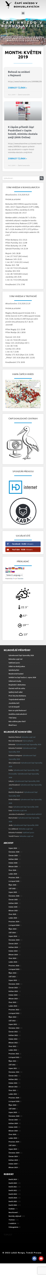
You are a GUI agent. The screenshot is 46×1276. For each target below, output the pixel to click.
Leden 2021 (13, 1094)
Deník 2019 (13, 1179)
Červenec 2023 (14, 984)
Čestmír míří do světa (17, 688)
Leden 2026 (13, 874)
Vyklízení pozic (14, 663)
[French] (22, 568)
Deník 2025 (13, 1201)
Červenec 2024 (14, 940)
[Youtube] (41, 1258)
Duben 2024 (13, 951)
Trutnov (12, 1220)
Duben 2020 (13, 1127)
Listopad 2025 (14, 881)
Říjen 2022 (12, 1017)
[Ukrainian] (19, 568)
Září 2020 (12, 1109)
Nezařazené (13, 1212)
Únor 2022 (12, 1046)
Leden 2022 (13, 1050)
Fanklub (12, 1209)
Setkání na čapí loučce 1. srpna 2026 (22, 677)
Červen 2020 (13, 1120)
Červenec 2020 (14, 1116)
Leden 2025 (13, 918)
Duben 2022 (13, 1039)
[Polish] (16, 568)
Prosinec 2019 (14, 1142)
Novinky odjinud (15, 1216)
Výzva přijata (28, 741)
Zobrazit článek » (17, 87)
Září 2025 (12, 888)
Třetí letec (13, 718)
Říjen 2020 (12, 1105)
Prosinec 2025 (14, 877)
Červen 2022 (13, 1032)
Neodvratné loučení (16, 674)
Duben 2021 (13, 1083)
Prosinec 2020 (14, 1098)
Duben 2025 (13, 907)
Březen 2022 (13, 1043)
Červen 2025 (13, 899)
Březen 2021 (13, 1087)
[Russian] (13, 571)
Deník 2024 (13, 1198)
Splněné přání (14, 670)
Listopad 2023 (14, 969)
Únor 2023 (12, 1002)
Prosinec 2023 (14, 965)
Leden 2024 (13, 962)
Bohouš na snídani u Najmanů (19, 73)
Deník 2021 (13, 1187)
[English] (10, 568)
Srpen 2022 (13, 1024)
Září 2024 (12, 932)
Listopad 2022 (14, 1013)
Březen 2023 (13, 998)
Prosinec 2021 (14, 1054)
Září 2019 (12, 1145)
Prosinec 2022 (14, 1009)
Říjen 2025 (12, 885)
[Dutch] (6, 571)
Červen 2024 (13, 943)
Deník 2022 (13, 1190)
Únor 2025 (12, 914)
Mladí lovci (13, 725)
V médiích (12, 1223)
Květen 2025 (13, 903)
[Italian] (10, 571)
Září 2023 (12, 976)
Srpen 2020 (13, 1112)
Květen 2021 (13, 1079)
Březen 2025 (13, 910)
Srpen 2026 (13, 848)
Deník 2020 (13, 1183)
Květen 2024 (13, 947)
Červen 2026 (13, 855)
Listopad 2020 (14, 1101)
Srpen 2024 (13, 936)
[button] (23, 13)
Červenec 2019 (14, 1153)
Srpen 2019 (13, 1149)
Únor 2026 (12, 870)
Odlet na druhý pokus (17, 666)
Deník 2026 (13, 1205)
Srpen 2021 (13, 1068)
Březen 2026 (13, 866)
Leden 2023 (13, 1006)
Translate (20, 578)
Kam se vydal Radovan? (17, 710)
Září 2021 (12, 1065)
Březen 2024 (13, 954)
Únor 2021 (12, 1090)
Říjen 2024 (12, 929)
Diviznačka (13, 774)
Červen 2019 (13, 1156)
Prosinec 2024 (14, 921)
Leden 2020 (13, 1138)
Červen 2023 (13, 987)
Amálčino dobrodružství (18, 714)
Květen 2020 (13, 1123)
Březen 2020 (13, 1131)
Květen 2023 (13, 991)
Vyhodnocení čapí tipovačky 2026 (21, 655)
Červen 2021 (13, 1076)
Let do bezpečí (14, 707)
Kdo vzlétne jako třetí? (17, 721)
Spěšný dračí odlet (16, 692)
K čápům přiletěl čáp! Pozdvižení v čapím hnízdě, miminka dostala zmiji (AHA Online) (23, 132)
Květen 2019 (13, 1160)
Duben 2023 (13, 995)
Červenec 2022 (14, 1028)
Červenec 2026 (14, 852)
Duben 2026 (13, 863)
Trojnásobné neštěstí (17, 699)
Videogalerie (13, 1227)
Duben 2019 (13, 1164)
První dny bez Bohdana (17, 696)
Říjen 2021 (12, 1061)
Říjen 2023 (12, 973)
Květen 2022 (13, 1035)
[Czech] (6, 568)
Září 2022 (12, 1021)
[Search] (42, 178)
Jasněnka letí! (14, 703)
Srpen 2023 (13, 980)
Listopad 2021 (14, 1057)
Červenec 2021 (14, 1072)
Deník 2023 (13, 1194)
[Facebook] (34, 1258)
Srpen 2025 (13, 892)
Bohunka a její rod (15, 659)
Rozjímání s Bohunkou (17, 685)
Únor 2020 (12, 1134)
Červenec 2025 (14, 896)
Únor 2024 (12, 958)
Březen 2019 (13, 1167)
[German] (13, 568)
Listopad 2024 (14, 925)
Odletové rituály (15, 681)
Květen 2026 (13, 859)
